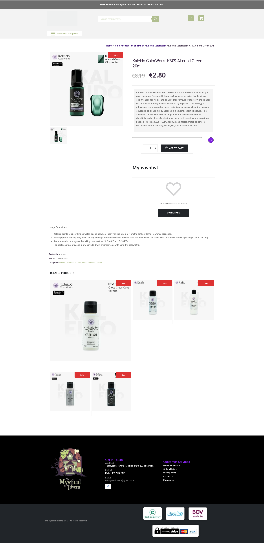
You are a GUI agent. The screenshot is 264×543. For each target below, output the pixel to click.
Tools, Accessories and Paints (129, 45)
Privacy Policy (169, 473)
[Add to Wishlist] (211, 140)
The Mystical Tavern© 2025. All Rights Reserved (66, 521)
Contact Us (168, 476)
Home (109, 45)
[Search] (155, 19)
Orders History (170, 469)
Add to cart (176, 148)
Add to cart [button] (111, 367)
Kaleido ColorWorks (156, 45)
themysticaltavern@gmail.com (119, 480)
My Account (168, 480)
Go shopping (173, 213)
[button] (64, 33)
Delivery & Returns (171, 465)
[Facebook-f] (108, 486)
